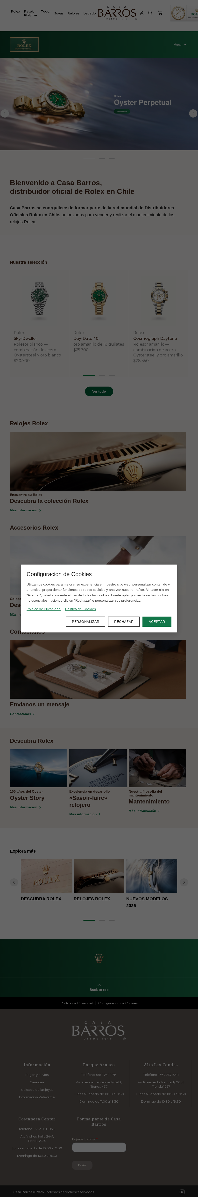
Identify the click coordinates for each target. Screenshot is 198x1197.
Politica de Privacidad (44, 609)
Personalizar (85, 622)
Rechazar (124, 622)
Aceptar (157, 622)
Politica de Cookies (80, 609)
